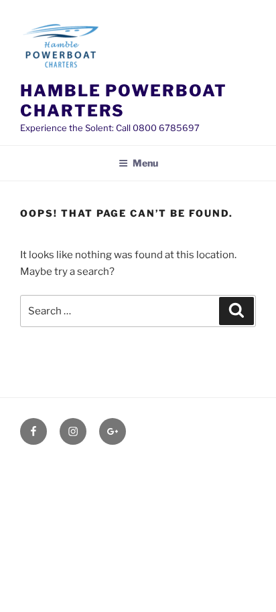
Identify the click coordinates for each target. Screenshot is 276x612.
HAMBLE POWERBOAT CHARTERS (123, 100)
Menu (145, 163)
